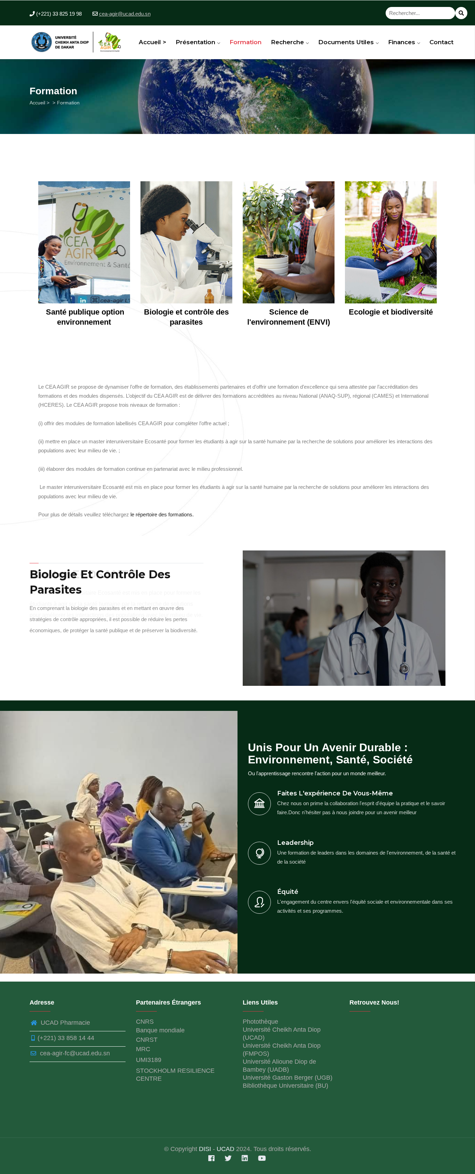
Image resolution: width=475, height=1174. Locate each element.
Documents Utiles (347, 42)
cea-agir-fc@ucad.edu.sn (74, 1053)
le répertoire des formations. (162, 514)
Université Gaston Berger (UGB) (287, 1077)
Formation (245, 42)
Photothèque (260, 1021)
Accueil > (152, 42)
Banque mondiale (160, 1030)
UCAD (225, 1148)
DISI (206, 1148)
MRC (143, 1049)
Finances (402, 42)
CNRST (147, 1039)
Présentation (196, 42)
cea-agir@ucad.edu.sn (125, 14)
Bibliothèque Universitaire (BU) (285, 1085)
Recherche (288, 42)
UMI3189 (148, 1059)
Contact (441, 42)
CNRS (145, 1021)
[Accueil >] (78, 40)
